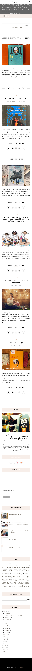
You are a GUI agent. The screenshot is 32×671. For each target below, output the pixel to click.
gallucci (8, 583)
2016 (4, 647)
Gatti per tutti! (12, 539)
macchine (28, 586)
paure (4, 570)
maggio (7, 625)
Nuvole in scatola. (22, 665)
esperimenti (26, 576)
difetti (28, 580)
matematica (26, 578)
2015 (4, 649)
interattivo (8, 578)
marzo (7, 628)
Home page (10, 401)
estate (3, 583)
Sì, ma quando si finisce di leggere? (16, 281)
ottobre (7, 619)
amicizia (25, 564)
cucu (18, 586)
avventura (26, 570)
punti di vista (5, 576)
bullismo (19, 576)
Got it (21, 13)
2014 (4, 651)
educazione (21, 579)
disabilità (22, 586)
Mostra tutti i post (17, 27)
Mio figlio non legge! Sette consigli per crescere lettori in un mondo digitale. (16, 219)
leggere (16, 277)
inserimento (5, 580)
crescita (27, 573)
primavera (15, 582)
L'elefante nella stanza (15, 514)
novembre (8, 617)
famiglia (9, 582)
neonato (11, 585)
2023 (4, 634)
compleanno (22, 580)
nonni (20, 575)
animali (5, 564)
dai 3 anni (16, 156)
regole (15, 580)
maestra (27, 583)
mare (20, 578)
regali (22, 567)
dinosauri (4, 582)
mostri (15, 575)
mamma (10, 575)
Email (4, 477)
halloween (18, 570)
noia (3, 579)
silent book (26, 575)
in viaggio (14, 583)
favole (27, 579)
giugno (7, 623)
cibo (15, 572)
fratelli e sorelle (26, 569)
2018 (4, 643)
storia (14, 579)
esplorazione (26, 582)
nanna (9, 567)
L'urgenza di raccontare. (16, 98)
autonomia (4, 586)
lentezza (21, 583)
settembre (8, 621)
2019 (4, 641)
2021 (4, 638)
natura (4, 569)
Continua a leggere (16, 83)
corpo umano (21, 572)
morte (3, 572)
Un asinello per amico (14, 547)
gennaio (7, 632)
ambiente (12, 576)
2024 (4, 611)
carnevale (13, 586)
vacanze (27, 585)
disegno (15, 567)
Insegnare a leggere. (16, 342)
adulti (16, 35)
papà (26, 566)
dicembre (7, 613)
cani (3, 567)
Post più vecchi (23, 401)
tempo (22, 585)
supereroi (14, 578)
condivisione (17, 569)
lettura (16, 214)
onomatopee (9, 572)
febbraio (7, 630)
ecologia (4, 575)
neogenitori (4, 585)
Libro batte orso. (16, 159)
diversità (4, 566)
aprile (6, 626)
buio (9, 586)
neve (11, 580)
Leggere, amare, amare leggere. (16, 38)
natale (20, 566)
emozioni (11, 570)
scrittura (8, 579)
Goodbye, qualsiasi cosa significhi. (13, 615)
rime (27, 567)
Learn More (13, 13)
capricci (20, 582)
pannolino (6, 573)
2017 (4, 645)
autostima (19, 573)
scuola (10, 569)
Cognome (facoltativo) (8, 490)
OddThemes (21, 667)
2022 (4, 636)
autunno (4, 587)
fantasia (12, 566)
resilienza (17, 585)
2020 (4, 640)
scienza (15, 564)
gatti (3, 578)
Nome (5, 484)
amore (13, 573)
